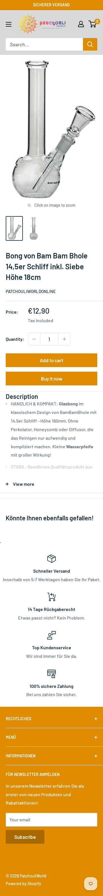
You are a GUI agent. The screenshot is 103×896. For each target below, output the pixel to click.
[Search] (90, 44)
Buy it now (51, 378)
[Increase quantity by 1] (64, 339)
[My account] (81, 24)
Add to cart (51, 360)
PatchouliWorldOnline (31, 291)
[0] (92, 24)
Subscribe (25, 837)
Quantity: (15, 339)
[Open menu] (8, 24)
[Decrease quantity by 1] (34, 339)
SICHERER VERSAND (51, 4)
